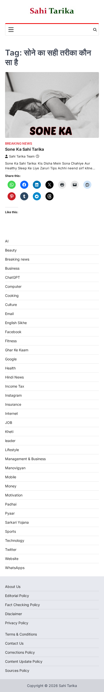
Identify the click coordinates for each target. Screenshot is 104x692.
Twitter (10, 549)
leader (10, 440)
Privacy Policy (16, 623)
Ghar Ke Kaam (16, 350)
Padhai (10, 504)
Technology (14, 540)
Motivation (13, 495)
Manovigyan (15, 468)
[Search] (95, 30)
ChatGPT (12, 277)
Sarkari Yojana (17, 522)
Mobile (10, 477)
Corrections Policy (20, 652)
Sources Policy (17, 670)
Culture (11, 304)
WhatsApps (14, 567)
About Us (12, 586)
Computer (13, 286)
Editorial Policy (17, 595)
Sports (10, 531)
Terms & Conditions (21, 634)
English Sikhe (16, 323)
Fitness (11, 341)
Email (9, 313)
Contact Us (14, 643)
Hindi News (14, 377)
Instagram (13, 395)
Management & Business (25, 459)
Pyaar (10, 513)
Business (12, 268)
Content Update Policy (23, 661)
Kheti (9, 431)
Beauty (11, 250)
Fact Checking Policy (22, 605)
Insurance (13, 404)
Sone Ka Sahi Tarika (24, 149)
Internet (11, 413)
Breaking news (18, 143)
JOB (8, 422)
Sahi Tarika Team (22, 156)
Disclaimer (13, 614)
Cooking (12, 295)
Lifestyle (12, 450)
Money (10, 486)
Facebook (13, 332)
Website (11, 558)
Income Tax (14, 386)
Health (10, 368)
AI (7, 241)
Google (11, 359)
